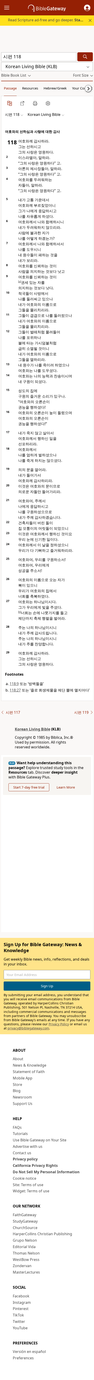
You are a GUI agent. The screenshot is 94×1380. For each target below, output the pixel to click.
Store (17, 1084)
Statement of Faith (29, 1071)
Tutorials (20, 1133)
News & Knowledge (29, 1065)
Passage (10, 88)
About (18, 1058)
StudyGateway (25, 1221)
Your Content (82, 88)
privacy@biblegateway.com (28, 1028)
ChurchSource (25, 1227)
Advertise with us (27, 1146)
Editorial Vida (24, 1246)
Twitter (19, 1321)
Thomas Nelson (26, 1253)
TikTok (18, 1315)
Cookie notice (24, 1178)
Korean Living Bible (32, 729)
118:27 (15, 690)
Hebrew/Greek (55, 88)
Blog (17, 1090)
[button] (87, 8)
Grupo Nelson (25, 1240)
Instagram (22, 1302)
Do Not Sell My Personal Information (46, 1171)
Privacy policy (25, 1159)
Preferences (23, 1357)
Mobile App (22, 1078)
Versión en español (29, 1351)
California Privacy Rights (35, 1165)
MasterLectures (26, 1272)
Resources (30, 88)
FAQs (17, 1127)
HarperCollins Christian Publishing (42, 1233)
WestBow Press (26, 1259)
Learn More (66, 787)
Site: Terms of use (28, 1184)
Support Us (22, 1103)
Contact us (22, 1152)
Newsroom (22, 1097)
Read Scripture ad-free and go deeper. (50, 19)
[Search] (85, 56)
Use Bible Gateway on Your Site (39, 1140)
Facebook (21, 1296)
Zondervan (22, 1265)
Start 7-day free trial (28, 787)
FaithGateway (24, 1214)
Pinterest (21, 1308)
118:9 (14, 683)
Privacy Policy (59, 1024)
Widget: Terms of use (31, 1190)
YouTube (20, 1327)
